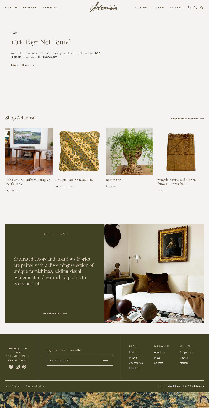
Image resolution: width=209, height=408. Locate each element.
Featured (134, 352)
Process (29, 7)
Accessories (136, 363)
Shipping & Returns (36, 386)
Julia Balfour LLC (175, 386)
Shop (97, 53)
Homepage (50, 57)
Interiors (49, 7)
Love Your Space (52, 313)
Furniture (134, 368)
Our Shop (143, 7)
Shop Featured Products (185, 118)
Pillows (133, 357)
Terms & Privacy (13, 386)
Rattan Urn (113, 180)
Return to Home (19, 65)
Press (160, 7)
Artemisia (199, 386)
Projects (15, 57)
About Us (10, 7)
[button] (189, 7)
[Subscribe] (105, 360)
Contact (177, 7)
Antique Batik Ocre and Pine (75, 180)
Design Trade (186, 352)
